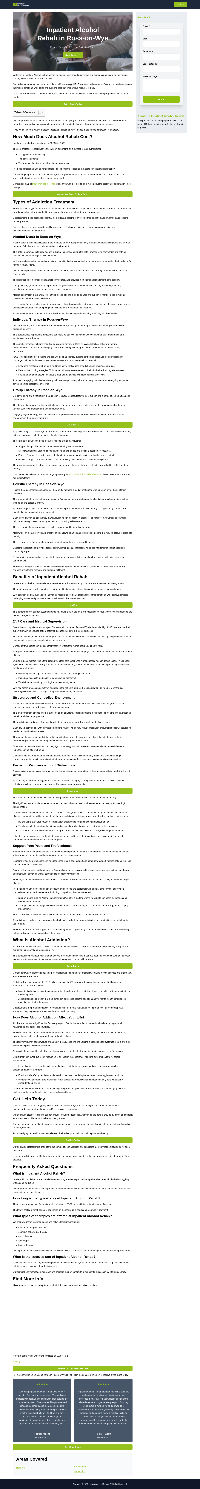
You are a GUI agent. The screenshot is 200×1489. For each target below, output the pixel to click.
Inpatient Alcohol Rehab (43, 184)
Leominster (79, 1471)
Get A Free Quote (73, 1447)
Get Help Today (73, 1140)
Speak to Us (72, 791)
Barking (16, 1361)
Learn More (72, 605)
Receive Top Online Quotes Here (73, 1368)
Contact (180, 5)
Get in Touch (73, 425)
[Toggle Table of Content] (39, 112)
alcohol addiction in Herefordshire (85, 474)
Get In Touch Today (73, 104)
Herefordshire (80, 1467)
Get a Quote (70, 55)
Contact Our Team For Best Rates (72, 194)
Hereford (20, 1468)
